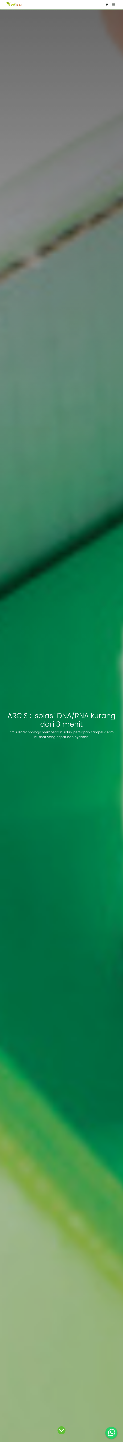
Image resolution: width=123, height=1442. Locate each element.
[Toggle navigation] (114, 4)
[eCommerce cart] (107, 4)
